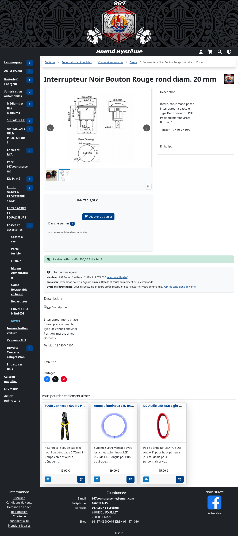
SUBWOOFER (16, 120)
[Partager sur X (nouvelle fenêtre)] (55, 379)
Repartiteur (19, 302)
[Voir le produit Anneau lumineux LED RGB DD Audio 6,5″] (114, 426)
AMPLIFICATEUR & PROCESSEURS (16, 136)
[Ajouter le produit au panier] (81, 479)
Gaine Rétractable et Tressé (19, 289)
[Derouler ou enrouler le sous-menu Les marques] (29, 63)
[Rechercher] (220, 51)
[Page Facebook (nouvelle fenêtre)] (214, 502)
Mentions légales (19, 525)
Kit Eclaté (13, 178)
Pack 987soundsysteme (17, 166)
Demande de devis (19, 507)
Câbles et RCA (13, 152)
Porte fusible (16, 251)
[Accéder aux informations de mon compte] (201, 51)
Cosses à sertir (17, 239)
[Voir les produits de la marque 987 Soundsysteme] (229, 79)
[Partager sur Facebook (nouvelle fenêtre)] (47, 379)
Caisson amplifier (10, 379)
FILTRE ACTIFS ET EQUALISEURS (16, 213)
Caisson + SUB (16, 340)
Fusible (16, 261)
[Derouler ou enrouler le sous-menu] (29, 71)
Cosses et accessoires (15, 227)
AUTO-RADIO (13, 71)
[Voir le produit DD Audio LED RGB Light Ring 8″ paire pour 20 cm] (163, 426)
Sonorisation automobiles (13, 94)
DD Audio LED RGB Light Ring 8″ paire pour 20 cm (179, 406)
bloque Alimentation (19, 273)
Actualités (214, 513)
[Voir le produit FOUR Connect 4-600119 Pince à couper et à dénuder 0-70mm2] (65, 426)
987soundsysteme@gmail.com (113, 498)
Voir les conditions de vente (179, 286)
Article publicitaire (12, 398)
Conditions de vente (19, 502)
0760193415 (100, 503)
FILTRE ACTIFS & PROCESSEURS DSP (16, 194)
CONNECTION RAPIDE (19, 311)
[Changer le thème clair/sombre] (229, 51)
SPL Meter (11, 389)
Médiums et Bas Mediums (15, 108)
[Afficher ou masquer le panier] (210, 51)
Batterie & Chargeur (11, 81)
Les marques (13, 62)
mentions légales (117, 277)
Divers (15, 321)
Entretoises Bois (15, 367)
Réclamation (19, 512)
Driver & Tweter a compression (16, 352)
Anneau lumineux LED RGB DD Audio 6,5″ (124, 406)
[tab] (51, 175)
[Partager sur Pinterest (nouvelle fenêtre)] (64, 379)
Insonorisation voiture (17, 331)
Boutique (50, 62)
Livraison (19, 498)
